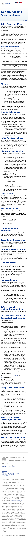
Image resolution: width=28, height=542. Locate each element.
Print (26, 20)
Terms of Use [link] (4, 471)
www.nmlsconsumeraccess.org (8, 466)
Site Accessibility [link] (5, 475)
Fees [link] (3, 472)
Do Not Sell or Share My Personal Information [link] (10, 473)
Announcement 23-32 (13, 375)
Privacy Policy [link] (4, 470)
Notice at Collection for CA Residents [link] (8, 474)
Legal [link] (3, 468)
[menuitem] (9, 4)
